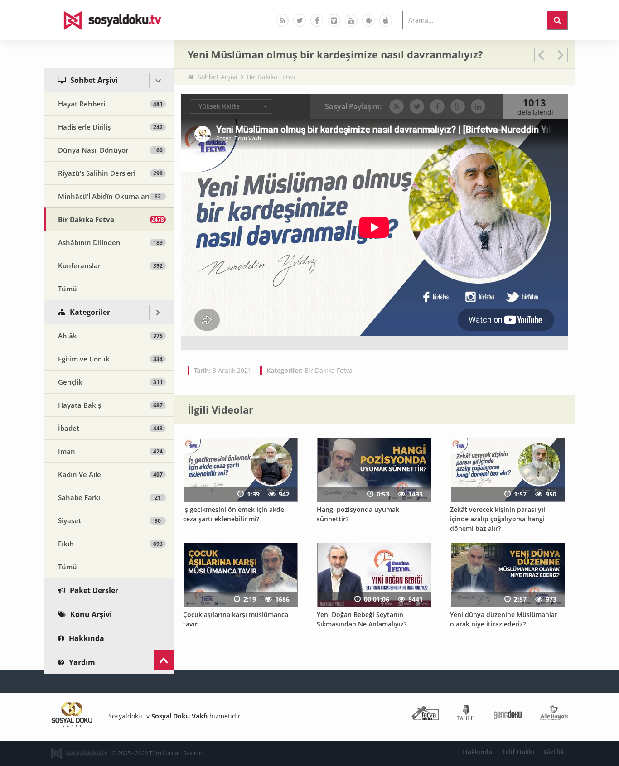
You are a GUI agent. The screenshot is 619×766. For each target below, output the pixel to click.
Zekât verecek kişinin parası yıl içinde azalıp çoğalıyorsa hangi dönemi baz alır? (497, 518)
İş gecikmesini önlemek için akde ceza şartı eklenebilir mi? (233, 514)
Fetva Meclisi (425, 714)
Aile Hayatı (554, 714)
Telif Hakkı (518, 751)
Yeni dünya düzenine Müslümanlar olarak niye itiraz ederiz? (503, 619)
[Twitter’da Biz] (299, 20)
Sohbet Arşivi (217, 76)
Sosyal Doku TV (109, 20)
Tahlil (466, 714)
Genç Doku (508, 714)
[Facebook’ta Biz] (316, 20)
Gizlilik (554, 751)
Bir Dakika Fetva (271, 76)
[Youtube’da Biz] (351, 20)
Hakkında (477, 751)
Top (164, 660)
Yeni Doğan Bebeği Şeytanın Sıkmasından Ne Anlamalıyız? (361, 619)
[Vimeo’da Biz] (334, 20)
